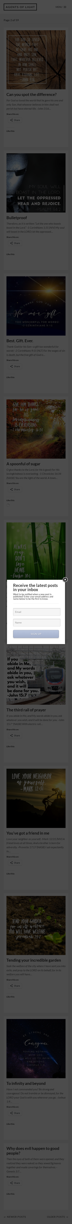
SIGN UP (36, 633)
